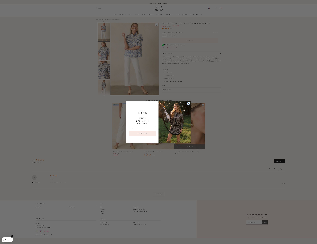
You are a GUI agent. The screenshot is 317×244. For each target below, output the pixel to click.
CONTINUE (142, 133)
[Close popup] (12, 236)
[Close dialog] (188, 103)
